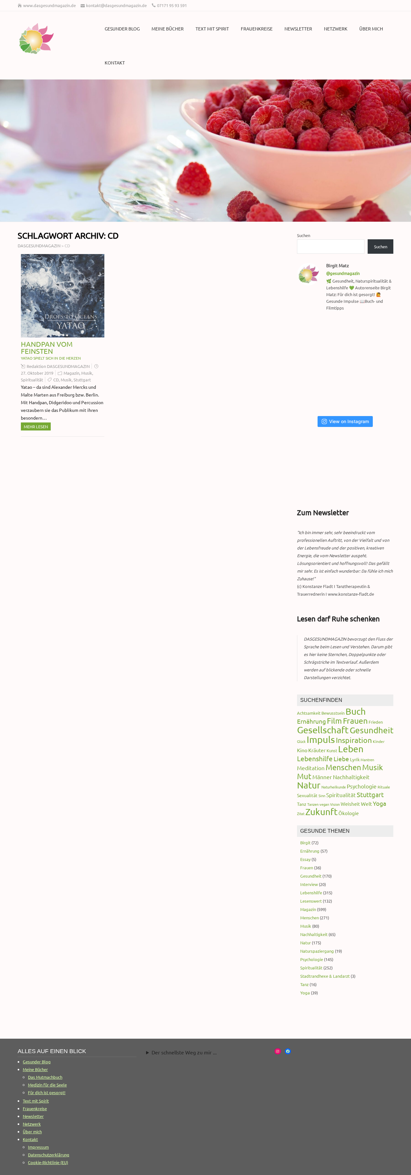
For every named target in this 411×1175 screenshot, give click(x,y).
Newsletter (298, 28)
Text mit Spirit (212, 28)
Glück (301, 741)
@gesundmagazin (343, 273)
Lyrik (355, 759)
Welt (366, 803)
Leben (350, 749)
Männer (322, 776)
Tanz (301, 804)
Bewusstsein (333, 713)
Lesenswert (311, 901)
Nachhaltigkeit (351, 776)
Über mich (371, 28)
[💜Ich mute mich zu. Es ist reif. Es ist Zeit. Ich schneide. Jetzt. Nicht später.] (347, 364)
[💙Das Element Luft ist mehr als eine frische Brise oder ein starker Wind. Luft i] (314, 394)
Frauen (355, 721)
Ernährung (311, 721)
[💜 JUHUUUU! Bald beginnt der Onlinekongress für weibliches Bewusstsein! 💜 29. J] (347, 394)
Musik (86, 373)
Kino (302, 750)
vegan (324, 804)
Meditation (311, 767)
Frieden (376, 722)
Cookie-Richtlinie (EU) (48, 1162)
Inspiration (354, 740)
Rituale (384, 786)
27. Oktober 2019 (37, 373)
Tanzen (313, 804)
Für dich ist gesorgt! (47, 1092)
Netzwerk (335, 28)
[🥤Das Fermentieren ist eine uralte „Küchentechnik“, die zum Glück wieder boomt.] (379, 364)
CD (56, 379)
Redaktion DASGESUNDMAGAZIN (58, 366)
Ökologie (348, 813)
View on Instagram (349, 421)
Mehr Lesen (36, 426)
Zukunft (321, 811)
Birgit (305, 842)
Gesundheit (371, 730)
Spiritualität (32, 379)
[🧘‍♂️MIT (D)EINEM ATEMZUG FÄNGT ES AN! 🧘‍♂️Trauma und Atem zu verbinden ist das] (379, 333)
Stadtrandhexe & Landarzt (325, 976)
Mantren (367, 759)
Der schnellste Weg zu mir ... (184, 1052)
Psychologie (362, 786)
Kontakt (115, 62)
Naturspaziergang (317, 951)
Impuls (321, 739)
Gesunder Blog (122, 28)
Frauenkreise (257, 28)
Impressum (38, 1147)
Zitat (300, 813)
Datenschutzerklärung (48, 1154)
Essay (305, 859)
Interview (309, 884)
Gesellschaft (323, 729)
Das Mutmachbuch (45, 1077)
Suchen (303, 235)
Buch (355, 711)
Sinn (322, 795)
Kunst (332, 750)
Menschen (343, 767)
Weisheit (350, 804)
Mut (304, 776)
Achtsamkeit (308, 713)
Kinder (379, 741)
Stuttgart (82, 379)
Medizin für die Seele (47, 1084)
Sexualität (307, 795)
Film (334, 720)
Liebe (341, 758)
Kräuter (317, 750)
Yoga (379, 803)
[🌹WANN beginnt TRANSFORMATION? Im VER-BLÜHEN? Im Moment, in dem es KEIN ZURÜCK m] (314, 364)
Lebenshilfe (315, 758)
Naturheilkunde (333, 786)
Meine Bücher (168, 28)
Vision (335, 804)
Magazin (71, 373)
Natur (308, 785)
